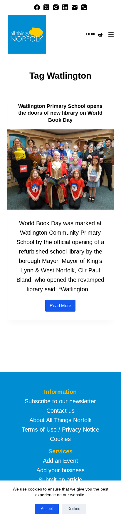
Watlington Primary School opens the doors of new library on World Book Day (60, 113)
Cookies (60, 439)
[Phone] (84, 7)
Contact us (60, 410)
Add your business (60, 470)
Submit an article (60, 479)
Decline (74, 508)
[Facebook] (37, 7)
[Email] (75, 7)
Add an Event (60, 461)
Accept (47, 508)
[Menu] (111, 34)
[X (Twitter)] (46, 7)
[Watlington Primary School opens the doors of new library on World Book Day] (60, 169)
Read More (62, 307)
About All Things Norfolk (60, 420)
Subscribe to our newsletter (60, 401)
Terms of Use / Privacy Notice (60, 429)
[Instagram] (56, 7)
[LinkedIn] (65, 7)
